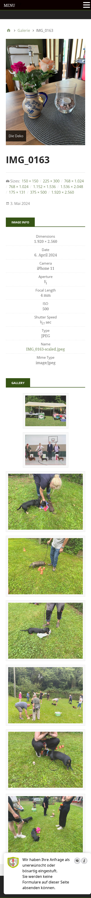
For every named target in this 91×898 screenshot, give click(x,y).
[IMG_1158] (45, 788)
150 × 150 (30, 181)
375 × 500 (38, 192)
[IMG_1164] (45, 530)
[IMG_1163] (45, 659)
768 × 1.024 (74, 181)
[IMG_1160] (45, 724)
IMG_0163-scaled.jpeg (45, 349)
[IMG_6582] (45, 427)
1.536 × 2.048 (71, 186)
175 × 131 (17, 192)
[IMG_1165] (45, 595)
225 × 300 (51, 181)
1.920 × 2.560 (62, 192)
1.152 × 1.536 (44, 186)
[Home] (8, 30)
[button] (86, 5)
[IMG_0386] (45, 466)
